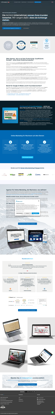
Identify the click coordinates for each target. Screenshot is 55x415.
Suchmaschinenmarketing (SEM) (6, 402)
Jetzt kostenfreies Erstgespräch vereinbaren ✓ (11, 28)
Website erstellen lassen (4, 403)
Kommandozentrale (31, 2)
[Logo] (5, 2)
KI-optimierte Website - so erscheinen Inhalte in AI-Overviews (18, 94)
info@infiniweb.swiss (41, 399)
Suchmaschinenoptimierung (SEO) (6, 400)
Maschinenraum (24, 2)
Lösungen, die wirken (17, 2)
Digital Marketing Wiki (4, 397)
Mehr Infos (44, 305)
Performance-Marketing (37, 193)
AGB (19, 397)
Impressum (21, 399)
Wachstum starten (38, 2)
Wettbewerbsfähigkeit (23, 121)
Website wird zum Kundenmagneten (14, 380)
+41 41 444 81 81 (26, 28)
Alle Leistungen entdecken (27, 157)
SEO (32, 193)
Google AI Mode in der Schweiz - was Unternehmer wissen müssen (19, 93)
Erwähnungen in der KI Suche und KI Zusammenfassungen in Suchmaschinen (20, 194)
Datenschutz (21, 401)
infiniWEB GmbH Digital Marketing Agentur (10, 413)
